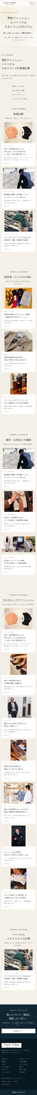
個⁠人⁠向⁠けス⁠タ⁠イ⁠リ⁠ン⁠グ (24, 1058)
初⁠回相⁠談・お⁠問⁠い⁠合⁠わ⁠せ (18, 1092)
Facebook (16, 1081)
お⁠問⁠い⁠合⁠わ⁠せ (23, 1072)
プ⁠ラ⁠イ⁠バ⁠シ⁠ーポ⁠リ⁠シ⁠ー (6, 1072)
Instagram (4, 1081)
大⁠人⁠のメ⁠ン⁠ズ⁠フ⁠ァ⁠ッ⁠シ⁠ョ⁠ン (18, 94)
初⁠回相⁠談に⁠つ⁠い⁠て (18, 1031)
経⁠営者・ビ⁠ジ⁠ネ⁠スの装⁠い (18, 86)
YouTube (9, 1081)
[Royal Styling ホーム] (9, 3)
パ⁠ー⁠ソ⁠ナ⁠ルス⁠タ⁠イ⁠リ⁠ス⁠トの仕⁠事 (18, 98)
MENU (32, 3)
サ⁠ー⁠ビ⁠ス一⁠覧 (5, 1069)
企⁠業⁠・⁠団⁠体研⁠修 (23, 1061)
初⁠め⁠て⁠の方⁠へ (5, 1058)
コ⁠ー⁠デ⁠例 (4, 1064)
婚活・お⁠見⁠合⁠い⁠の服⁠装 (18, 90)
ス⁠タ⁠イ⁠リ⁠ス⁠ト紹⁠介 (23, 1064)
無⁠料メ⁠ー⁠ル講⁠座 (23, 1069)
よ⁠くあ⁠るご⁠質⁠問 (5, 1066)
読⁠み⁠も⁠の (22, 1066)
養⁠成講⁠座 (4, 1061)
